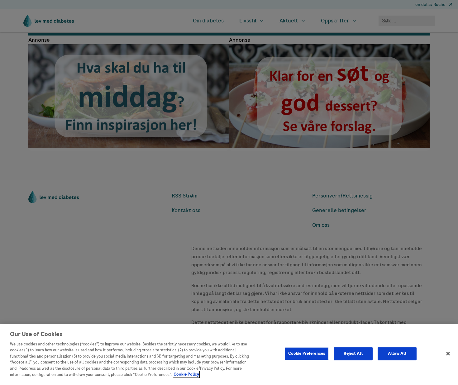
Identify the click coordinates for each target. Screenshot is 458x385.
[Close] (448, 353)
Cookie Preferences (306, 353)
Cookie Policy (186, 374)
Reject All (353, 353)
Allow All (397, 353)
